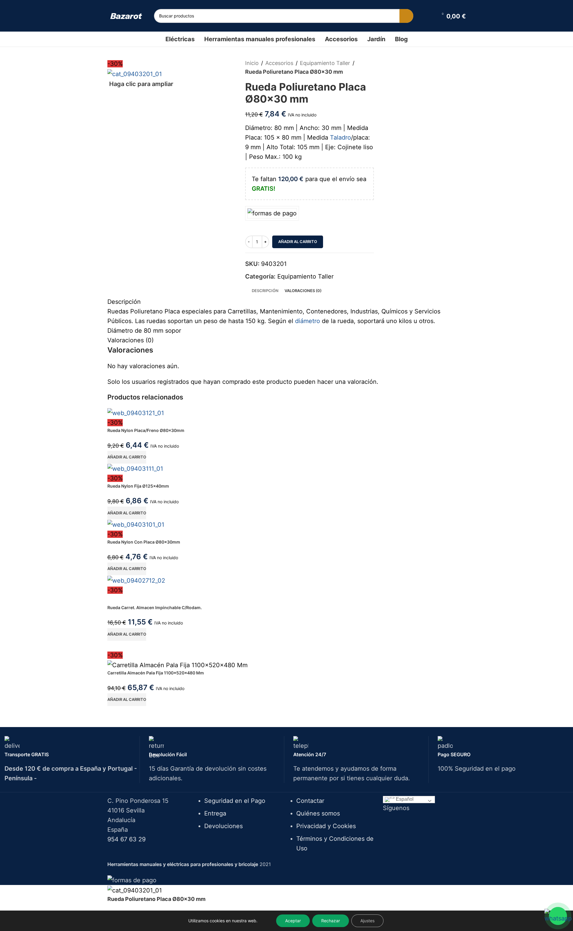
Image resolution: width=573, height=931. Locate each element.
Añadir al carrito (297, 241)
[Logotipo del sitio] (126, 15)
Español (404, 799)
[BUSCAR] (406, 16)
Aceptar (293, 920)
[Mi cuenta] (429, 16)
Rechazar (330, 920)
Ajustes (367, 920)
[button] (126, 457)
